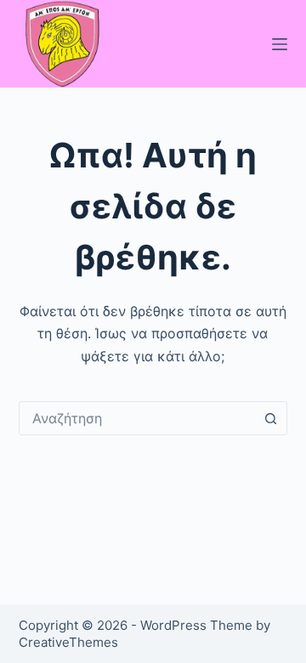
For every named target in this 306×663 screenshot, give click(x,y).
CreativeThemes (68, 642)
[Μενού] (279, 44)
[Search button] (270, 418)
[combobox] (137, 418)
